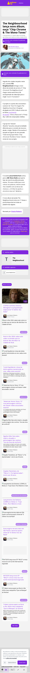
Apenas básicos (12, 662)
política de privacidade (11, 658)
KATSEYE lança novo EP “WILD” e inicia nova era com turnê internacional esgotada (13, 578)
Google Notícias (19, 223)
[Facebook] (2, 669)
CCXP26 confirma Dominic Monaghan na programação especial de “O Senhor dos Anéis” (13, 309)
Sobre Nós (16, 666)
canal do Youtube (7, 224)
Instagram (6, 223)
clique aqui (24, 231)
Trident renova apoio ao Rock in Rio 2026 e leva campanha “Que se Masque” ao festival (13, 606)
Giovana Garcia (14, 46)
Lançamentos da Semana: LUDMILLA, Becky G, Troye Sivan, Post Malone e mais (12, 502)
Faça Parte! (22, 666)
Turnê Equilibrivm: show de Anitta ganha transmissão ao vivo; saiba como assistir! (13, 369)
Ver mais (15, 626)
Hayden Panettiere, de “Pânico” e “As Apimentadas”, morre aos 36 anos (13, 473)
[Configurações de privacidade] (5, 662)
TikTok (22, 221)
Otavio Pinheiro (16, 211)
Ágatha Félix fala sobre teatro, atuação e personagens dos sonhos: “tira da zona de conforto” (12, 439)
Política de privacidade (7, 666)
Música (21, 3)
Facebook (17, 221)
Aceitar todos (22, 662)
